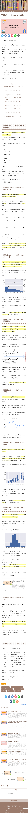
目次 (12, 84)
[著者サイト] (11, 701)
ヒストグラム (17, 688)
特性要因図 (18, 690)
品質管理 (4, 684)
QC (3, 686)
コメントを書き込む (14, 789)
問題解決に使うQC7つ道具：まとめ (13, 116)
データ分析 (4, 688)
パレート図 (10, 688)
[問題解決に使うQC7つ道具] (9, 35)
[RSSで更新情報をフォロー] (17, 701)
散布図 (12, 690)
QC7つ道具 (7, 686)
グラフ (13, 686)
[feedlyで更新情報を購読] (14, 701)
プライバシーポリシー (20, 808)
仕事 (23, 688)
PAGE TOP (14, 800)
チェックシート (19, 686)
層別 (9, 690)
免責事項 (8, 808)
